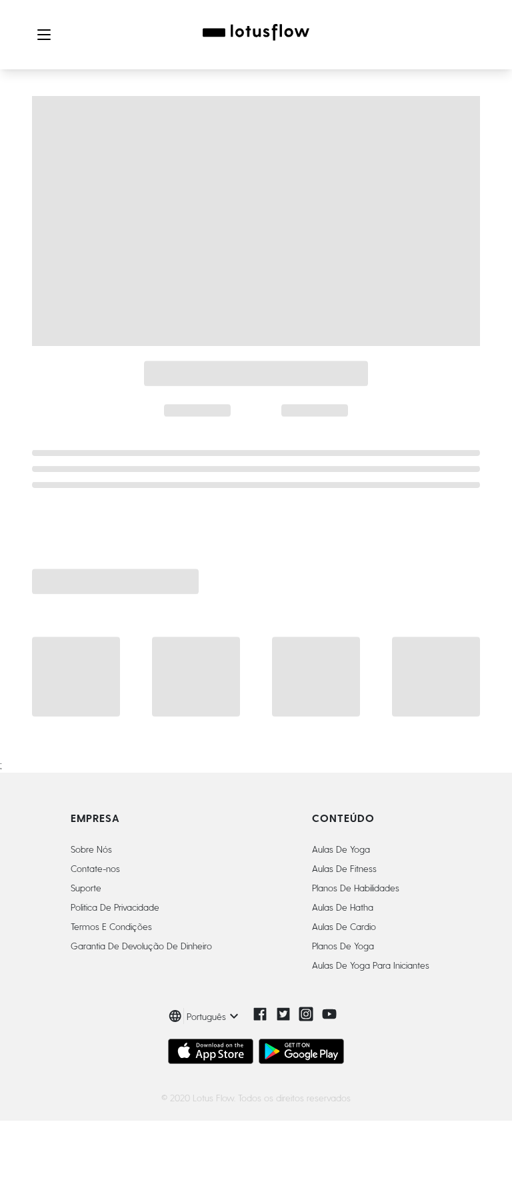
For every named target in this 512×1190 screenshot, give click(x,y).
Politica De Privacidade (115, 907)
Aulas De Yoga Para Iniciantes (370, 965)
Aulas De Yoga (341, 849)
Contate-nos (95, 868)
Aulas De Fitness (344, 868)
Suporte (86, 887)
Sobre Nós (91, 849)
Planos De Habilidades (355, 887)
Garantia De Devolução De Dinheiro (141, 945)
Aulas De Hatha (342, 907)
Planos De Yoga (343, 945)
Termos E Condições (111, 926)
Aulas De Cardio (344, 926)
